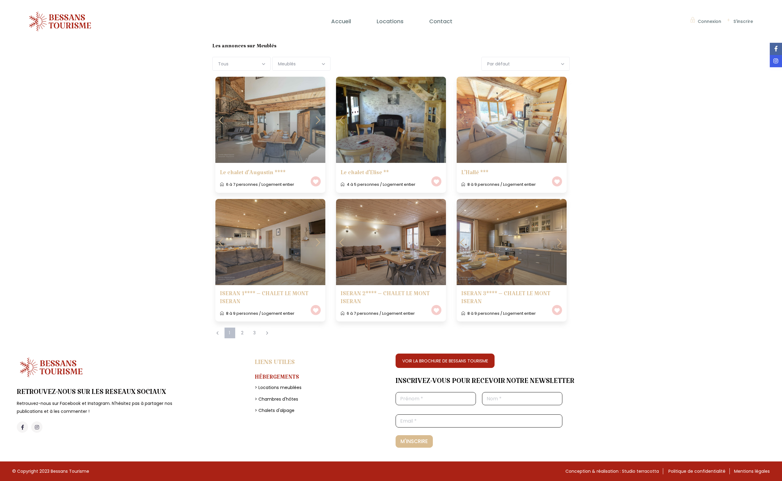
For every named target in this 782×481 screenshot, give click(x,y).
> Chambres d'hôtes (276, 399)
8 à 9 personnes (483, 184)
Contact (440, 21)
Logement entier (277, 184)
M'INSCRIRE (414, 441)
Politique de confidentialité (696, 471)
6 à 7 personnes (242, 184)
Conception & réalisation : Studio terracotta (612, 471)
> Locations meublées (278, 387)
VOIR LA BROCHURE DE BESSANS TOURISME (445, 361)
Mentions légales (752, 471)
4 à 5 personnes (363, 184)
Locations (390, 21)
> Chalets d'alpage (274, 410)
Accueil (341, 21)
